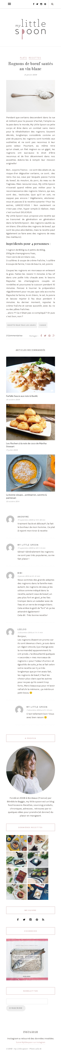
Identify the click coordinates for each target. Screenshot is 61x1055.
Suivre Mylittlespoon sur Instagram (30, 1042)
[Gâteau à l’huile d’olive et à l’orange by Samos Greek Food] (16, 850)
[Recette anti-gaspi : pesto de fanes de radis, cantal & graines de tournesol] (16, 899)
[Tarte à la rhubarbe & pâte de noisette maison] (16, 882)
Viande (43, 325)
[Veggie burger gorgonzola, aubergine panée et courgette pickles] (38, 850)
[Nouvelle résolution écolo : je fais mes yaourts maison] (38, 899)
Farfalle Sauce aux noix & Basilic (22, 396)
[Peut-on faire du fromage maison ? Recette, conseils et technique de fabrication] (38, 866)
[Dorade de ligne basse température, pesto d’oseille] (16, 866)
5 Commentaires (14, 335)
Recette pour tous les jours (21, 325)
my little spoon (28, 545)
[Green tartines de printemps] (38, 882)
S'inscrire (15, 1008)
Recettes (35, 58)
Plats (23, 58)
